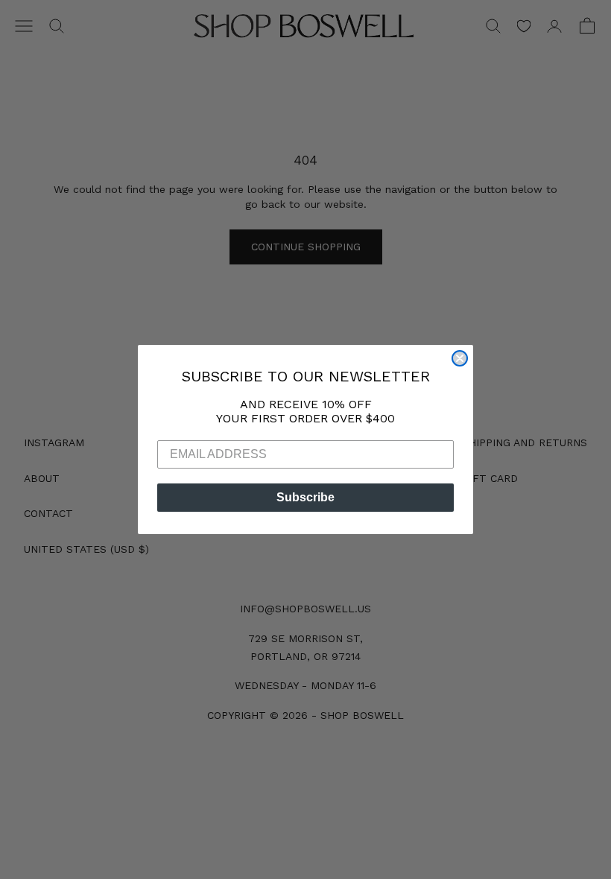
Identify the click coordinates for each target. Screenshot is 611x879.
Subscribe (305, 497)
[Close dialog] (459, 358)
